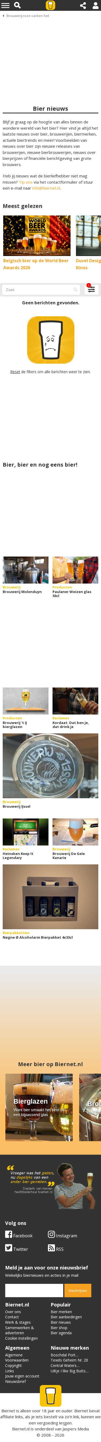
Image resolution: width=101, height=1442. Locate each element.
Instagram (66, 1236)
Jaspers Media (75, 1428)
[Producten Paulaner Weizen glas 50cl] (75, 570)
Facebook (22, 1236)
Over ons (13, 1311)
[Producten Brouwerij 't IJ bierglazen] (25, 701)
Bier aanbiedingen (66, 1316)
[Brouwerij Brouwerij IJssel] (50, 765)
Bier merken (61, 1311)
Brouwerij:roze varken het (27, 15)
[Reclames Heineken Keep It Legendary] (25, 831)
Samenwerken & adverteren (19, 1330)
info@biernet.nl (46, 188)
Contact (12, 1316)
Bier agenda (61, 1332)
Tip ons (26, 182)
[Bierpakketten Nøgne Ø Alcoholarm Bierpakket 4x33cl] (50, 896)
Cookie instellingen (21, 1338)
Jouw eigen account (22, 1376)
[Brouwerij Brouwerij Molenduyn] (25, 570)
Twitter (20, 1249)
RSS (59, 1249)
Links (9, 1370)
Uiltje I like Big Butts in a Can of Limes (68, 1373)
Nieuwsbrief (15, 1381)
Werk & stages (18, 1322)
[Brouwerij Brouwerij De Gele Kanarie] (75, 831)
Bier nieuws (61, 1322)
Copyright (13, 1365)
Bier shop (59, 1327)
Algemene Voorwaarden (17, 1357)
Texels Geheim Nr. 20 (69, 1360)
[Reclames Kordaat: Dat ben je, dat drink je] (75, 701)
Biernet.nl (21, 1428)
